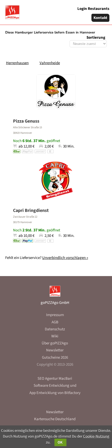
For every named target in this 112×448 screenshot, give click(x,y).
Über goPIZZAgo (55, 343)
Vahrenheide (50, 63)
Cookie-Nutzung (96, 436)
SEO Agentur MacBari (55, 378)
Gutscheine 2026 (55, 357)
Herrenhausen (17, 63)
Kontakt (100, 18)
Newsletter (55, 350)
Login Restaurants (93, 8)
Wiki (54, 336)
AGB (55, 322)
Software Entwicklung (51, 385)
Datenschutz (55, 329)
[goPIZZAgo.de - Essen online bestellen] (10, 10)
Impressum (55, 315)
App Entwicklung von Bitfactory (54, 393)
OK (60, 442)
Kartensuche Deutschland (55, 419)
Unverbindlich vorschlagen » (65, 257)
